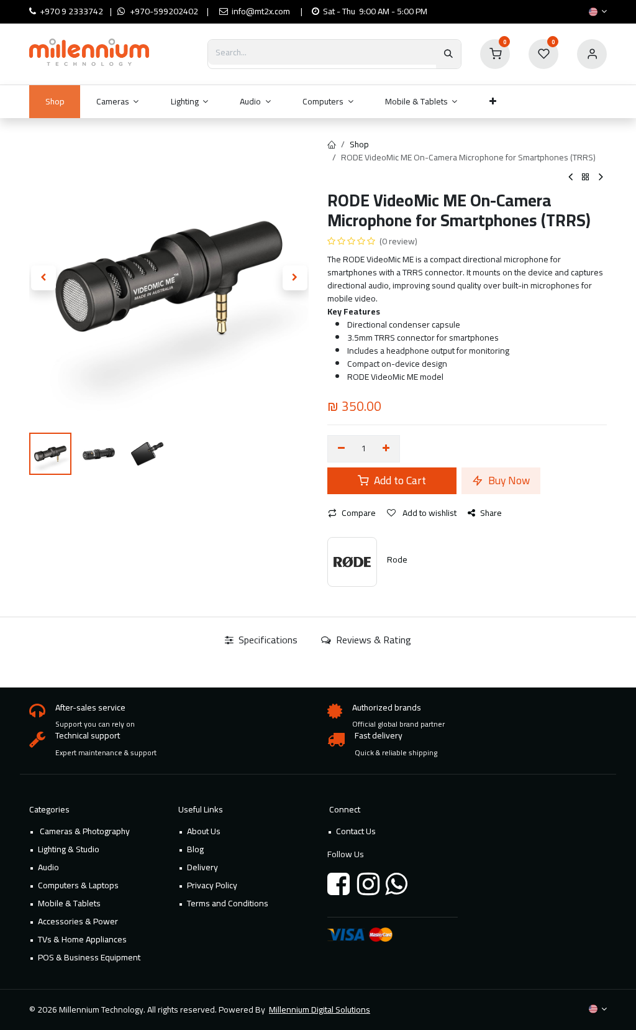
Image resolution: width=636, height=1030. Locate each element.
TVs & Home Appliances (82, 939)
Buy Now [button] (508, 480)
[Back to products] (585, 177)
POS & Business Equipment (89, 957)
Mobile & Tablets (69, 903)
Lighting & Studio (68, 849)
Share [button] (491, 513)
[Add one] (386, 449)
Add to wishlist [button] (429, 513)
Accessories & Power (78, 921)
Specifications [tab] (267, 639)
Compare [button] (359, 513)
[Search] (448, 54)
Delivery (202, 867)
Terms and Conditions (227, 903)
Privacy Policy (212, 885)
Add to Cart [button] (398, 480)
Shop (359, 144)
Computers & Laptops (78, 885)
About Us (203, 831)
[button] (43, 277)
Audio (48, 867)
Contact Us (356, 831)
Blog (195, 849)
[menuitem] (54, 101)
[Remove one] (341, 449)
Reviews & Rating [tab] (372, 639)
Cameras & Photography (84, 831)
